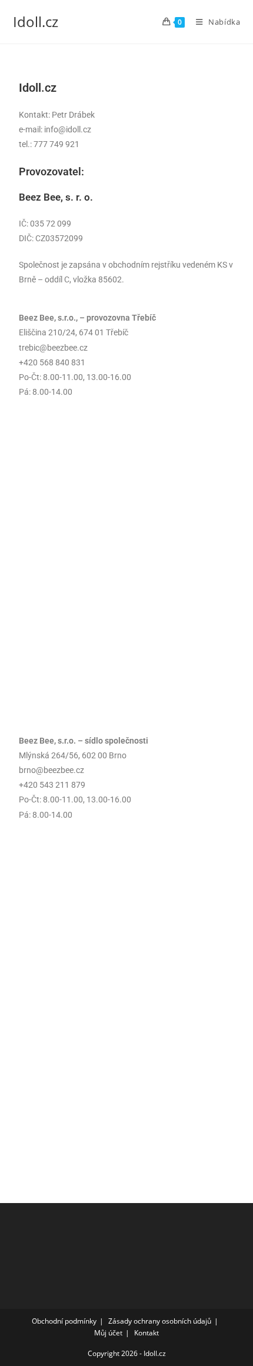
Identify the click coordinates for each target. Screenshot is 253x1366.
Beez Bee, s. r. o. (56, 197)
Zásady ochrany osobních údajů (159, 1321)
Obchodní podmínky (64, 1321)
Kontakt (146, 1333)
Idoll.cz (35, 21)
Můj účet (108, 1333)
